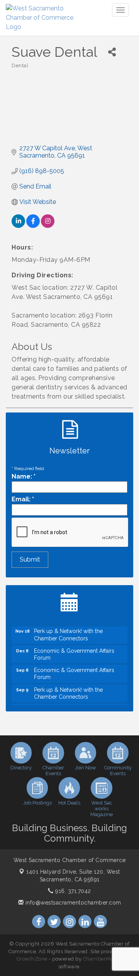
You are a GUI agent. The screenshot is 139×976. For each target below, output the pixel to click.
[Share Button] (111, 52)
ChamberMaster (103, 959)
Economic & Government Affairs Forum (74, 651)
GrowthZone (32, 959)
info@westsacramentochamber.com (72, 903)
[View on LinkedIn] (18, 225)
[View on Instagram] (47, 225)
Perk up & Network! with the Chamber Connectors (68, 631)
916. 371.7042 (72, 891)
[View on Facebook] (33, 225)
